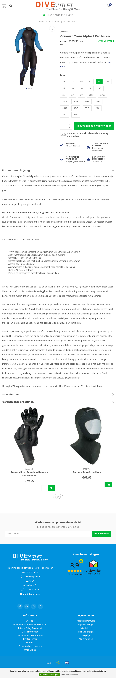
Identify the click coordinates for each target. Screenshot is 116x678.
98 (90, 88)
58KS (76, 108)
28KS (65, 114)
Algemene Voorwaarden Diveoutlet (30, 624)
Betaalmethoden (30, 631)
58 (64, 88)
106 (97, 108)
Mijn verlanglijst (85, 631)
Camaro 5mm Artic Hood (87, 472)
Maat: (63, 75)
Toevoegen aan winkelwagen (93, 125)
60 (72, 88)
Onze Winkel (30, 649)
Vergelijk (86, 635)
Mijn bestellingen (86, 624)
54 (99, 81)
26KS (76, 114)
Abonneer (103, 533)
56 (108, 81)
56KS (65, 108)
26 (64, 95)
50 (81, 81)
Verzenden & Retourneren (30, 635)
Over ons (30, 620)
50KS (76, 101)
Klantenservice (30, 638)
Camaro (64, 31)
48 (72, 81)
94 (81, 88)
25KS (91, 95)
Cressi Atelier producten (30, 646)
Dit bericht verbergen (49, 675)
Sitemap (30, 642)
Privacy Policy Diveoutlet (30, 628)
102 (99, 88)
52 (90, 81)
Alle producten (86, 638)
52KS (87, 101)
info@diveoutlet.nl (31, 594)
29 (64, 81)
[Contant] (58, 663)
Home (41, 21)
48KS (65, 101)
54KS (98, 101)
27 (72, 95)
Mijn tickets (86, 628)
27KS (102, 95)
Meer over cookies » (69, 675)
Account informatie (86, 620)
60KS (87, 108)
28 (81, 95)
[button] (26, 88)
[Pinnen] (67, 663)
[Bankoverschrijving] (49, 663)
